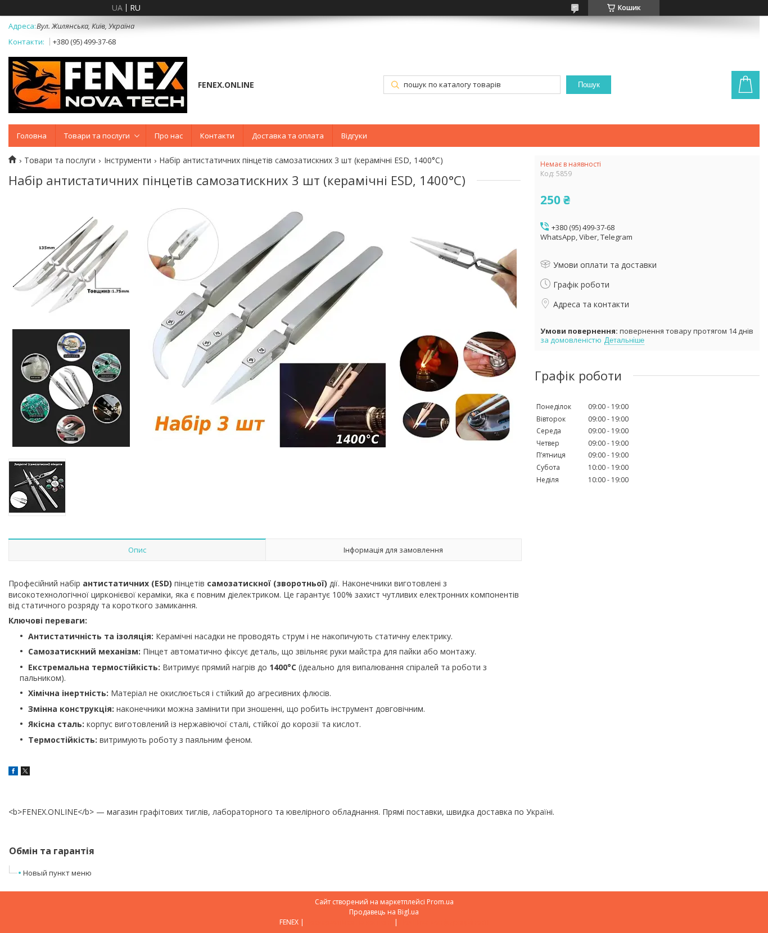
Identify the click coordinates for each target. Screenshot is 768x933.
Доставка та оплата (288, 136)
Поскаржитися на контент (349, 922)
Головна (32, 136)
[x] (25, 772)
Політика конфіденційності (444, 922)
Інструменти (127, 160)
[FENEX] (97, 86)
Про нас (169, 136)
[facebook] (13, 772)
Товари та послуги (97, 136)
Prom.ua (440, 902)
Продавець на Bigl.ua (384, 912)
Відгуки (354, 136)
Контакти (217, 136)
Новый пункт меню (57, 873)
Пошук (589, 84)
